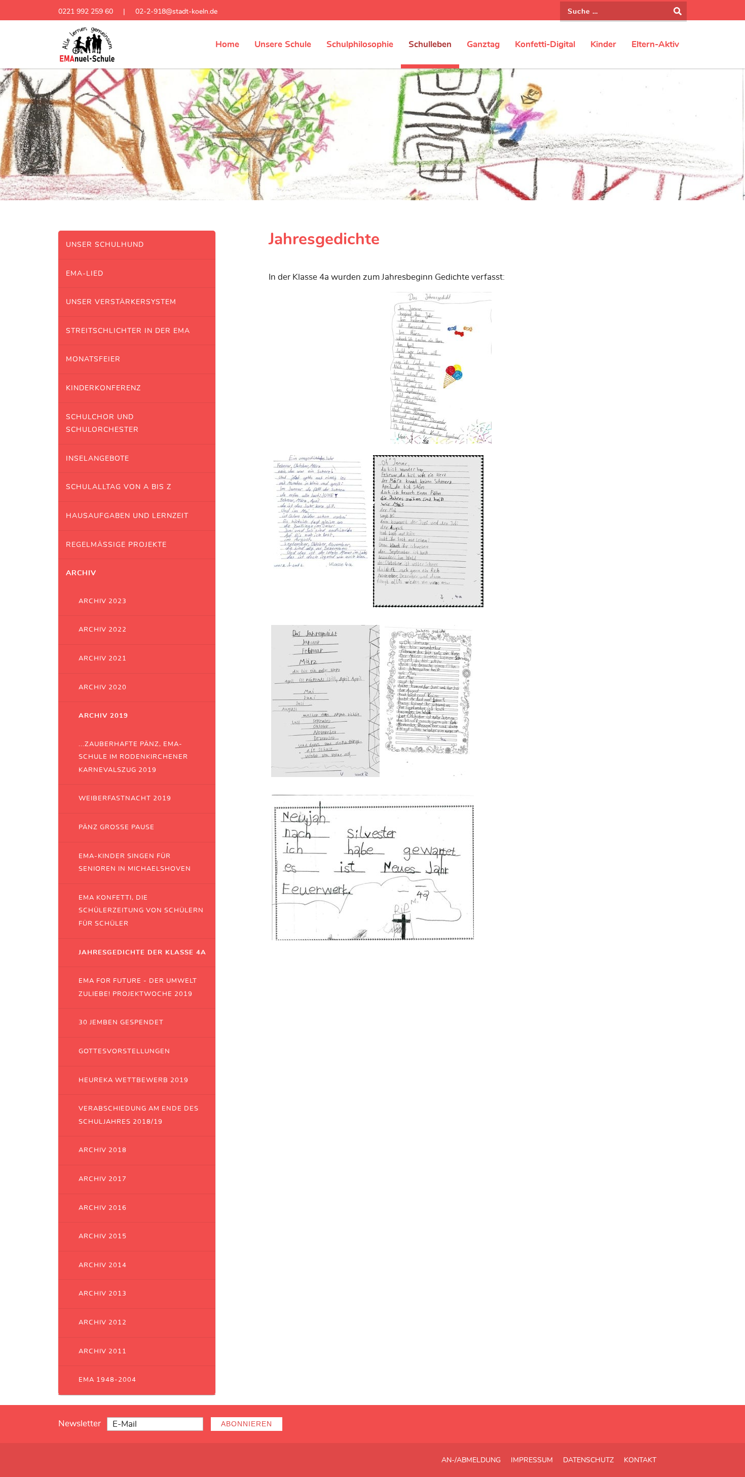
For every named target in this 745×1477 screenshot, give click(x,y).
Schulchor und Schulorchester (102, 423)
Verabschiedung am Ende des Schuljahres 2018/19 (139, 1115)
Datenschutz (588, 1460)
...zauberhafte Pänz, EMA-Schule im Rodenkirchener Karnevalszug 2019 (133, 757)
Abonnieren (246, 1424)
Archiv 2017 (103, 1179)
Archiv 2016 (103, 1208)
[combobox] (623, 12)
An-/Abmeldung (471, 1460)
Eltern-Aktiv (655, 44)
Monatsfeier (93, 359)
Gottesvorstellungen (124, 1051)
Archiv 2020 (103, 687)
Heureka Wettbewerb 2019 (134, 1080)
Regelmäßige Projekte (116, 544)
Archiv (81, 573)
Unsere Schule (282, 44)
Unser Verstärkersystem (121, 302)
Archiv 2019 (103, 716)
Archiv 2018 (103, 1150)
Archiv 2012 (103, 1322)
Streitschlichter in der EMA (128, 331)
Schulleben (430, 44)
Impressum (532, 1460)
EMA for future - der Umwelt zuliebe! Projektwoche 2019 (138, 988)
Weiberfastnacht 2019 (125, 798)
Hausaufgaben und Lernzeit (127, 516)
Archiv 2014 (103, 1265)
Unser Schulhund (105, 244)
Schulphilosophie (359, 44)
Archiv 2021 (103, 658)
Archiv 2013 (103, 1293)
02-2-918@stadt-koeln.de (176, 11)
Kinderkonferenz (103, 388)
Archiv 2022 (103, 629)
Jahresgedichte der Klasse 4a (142, 952)
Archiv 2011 (103, 1351)
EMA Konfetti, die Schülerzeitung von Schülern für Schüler (141, 911)
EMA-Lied (84, 273)
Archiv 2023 (103, 601)
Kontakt (640, 1460)
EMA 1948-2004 (107, 1380)
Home (227, 44)
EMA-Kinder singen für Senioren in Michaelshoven (135, 863)
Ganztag (483, 44)
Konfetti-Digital (545, 44)
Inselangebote (97, 458)
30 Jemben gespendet (121, 1022)
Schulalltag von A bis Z (118, 487)
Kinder (603, 44)
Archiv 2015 (103, 1236)
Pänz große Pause (117, 827)
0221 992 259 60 (85, 11)
